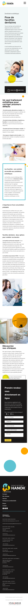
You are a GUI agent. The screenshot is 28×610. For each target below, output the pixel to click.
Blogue (4, 503)
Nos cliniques (6, 496)
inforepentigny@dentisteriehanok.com (14, 523)
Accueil (6, 81)
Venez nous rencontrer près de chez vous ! (14, 378)
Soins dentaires (10, 81)
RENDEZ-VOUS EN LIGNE (15, 90)
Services (5, 498)
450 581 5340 (5, 523)
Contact (5, 505)
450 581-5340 (7, 492)
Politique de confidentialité (9, 500)
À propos (5, 494)
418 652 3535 (5, 588)
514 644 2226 (5, 565)
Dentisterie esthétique (18, 81)
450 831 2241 (5, 554)
